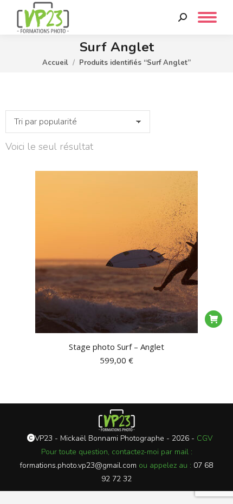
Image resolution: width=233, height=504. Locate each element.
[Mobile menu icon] (207, 17)
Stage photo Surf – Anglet (116, 346)
